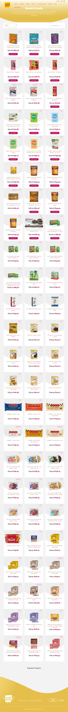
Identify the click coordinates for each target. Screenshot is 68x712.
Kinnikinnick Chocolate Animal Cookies (55, 336)
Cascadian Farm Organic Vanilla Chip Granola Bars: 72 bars (13, 125)
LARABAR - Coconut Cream (13, 440)
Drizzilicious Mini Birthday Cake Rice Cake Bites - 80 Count (13, 204)
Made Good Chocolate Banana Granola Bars (54, 546)
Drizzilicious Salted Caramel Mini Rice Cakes (13, 230)
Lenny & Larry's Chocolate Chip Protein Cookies (34, 467)
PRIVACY (25, 700)
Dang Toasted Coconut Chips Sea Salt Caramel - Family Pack (34, 151)
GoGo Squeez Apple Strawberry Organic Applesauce (54, 257)
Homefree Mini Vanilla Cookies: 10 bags (55, 309)
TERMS (20, 700)
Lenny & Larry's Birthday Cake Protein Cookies (13, 467)
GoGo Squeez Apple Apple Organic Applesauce (13, 257)
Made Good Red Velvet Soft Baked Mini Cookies (34, 651)
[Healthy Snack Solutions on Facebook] (59, 700)
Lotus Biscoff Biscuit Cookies (13, 545)
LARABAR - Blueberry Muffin (13, 414)
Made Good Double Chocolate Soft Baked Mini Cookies (13, 625)
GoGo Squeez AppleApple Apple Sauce (34, 283)
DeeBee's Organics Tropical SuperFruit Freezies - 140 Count (13, 178)
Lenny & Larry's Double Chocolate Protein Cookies (13, 493)
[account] (61, 1)
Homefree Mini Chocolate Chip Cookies (13, 309)
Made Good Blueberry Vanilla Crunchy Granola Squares (34, 546)
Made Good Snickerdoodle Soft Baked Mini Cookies (54, 651)
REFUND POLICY (38, 700)
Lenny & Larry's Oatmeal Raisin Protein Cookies (34, 493)
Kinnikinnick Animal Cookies (34, 335)
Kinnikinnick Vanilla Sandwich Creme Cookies (34, 388)
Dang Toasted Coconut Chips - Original (13, 151)
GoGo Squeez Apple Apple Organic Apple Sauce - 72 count (54, 230)
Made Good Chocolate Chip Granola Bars (34, 572)
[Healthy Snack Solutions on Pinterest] (61, 700)
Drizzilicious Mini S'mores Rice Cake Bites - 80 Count (34, 204)
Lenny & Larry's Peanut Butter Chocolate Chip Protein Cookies (54, 493)
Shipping (28, 3)
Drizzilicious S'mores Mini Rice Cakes (55, 204)
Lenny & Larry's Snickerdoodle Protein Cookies (34, 520)
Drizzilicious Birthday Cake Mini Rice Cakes (34, 178)
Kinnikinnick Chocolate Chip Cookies (13, 362)
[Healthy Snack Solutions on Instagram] (63, 700)
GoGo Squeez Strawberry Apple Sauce (54, 283)
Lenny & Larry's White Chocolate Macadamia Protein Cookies (54, 520)
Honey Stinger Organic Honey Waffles (13, 336)
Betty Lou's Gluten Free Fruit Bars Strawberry (34, 99)
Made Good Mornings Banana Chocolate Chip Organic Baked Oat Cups (54, 626)
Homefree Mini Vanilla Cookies (34, 308)
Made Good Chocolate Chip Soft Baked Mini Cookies (13, 599)
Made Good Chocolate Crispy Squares (34, 599)
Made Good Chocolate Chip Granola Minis (54, 572)
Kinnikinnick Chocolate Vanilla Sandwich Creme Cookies (34, 362)
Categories (21, 3)
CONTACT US (31, 700)
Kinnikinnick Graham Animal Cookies (54, 362)
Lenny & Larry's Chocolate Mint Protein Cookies (55, 467)
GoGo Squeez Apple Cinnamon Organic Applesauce (34, 257)
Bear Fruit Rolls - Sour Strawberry (34, 72)
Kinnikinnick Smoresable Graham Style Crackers (13, 388)
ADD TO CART (13, 54)
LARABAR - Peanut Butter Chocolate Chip (34, 441)
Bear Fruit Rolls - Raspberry (13, 72)
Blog (55, 3)
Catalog (16, 3)
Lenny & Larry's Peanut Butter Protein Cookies (13, 520)
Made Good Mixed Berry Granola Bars (34, 625)
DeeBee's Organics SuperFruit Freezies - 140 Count (55, 151)
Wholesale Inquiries (41, 3)
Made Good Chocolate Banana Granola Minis (13, 572)
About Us (34, 3)
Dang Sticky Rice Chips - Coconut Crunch (34, 125)
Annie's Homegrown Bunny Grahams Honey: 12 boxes (13, 46)
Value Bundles (17, 7)
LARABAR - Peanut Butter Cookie (55, 440)
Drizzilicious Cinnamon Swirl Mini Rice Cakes (54, 178)
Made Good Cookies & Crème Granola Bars (55, 599)
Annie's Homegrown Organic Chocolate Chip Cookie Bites (55, 46)
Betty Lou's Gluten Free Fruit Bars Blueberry (13, 99)
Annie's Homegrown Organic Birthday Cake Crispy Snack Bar (34, 46)
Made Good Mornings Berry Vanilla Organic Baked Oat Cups (13, 651)
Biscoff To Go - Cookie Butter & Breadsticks (54, 99)
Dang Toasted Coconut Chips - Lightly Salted (54, 125)
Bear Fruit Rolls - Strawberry (54, 72)
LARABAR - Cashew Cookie (34, 414)
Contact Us (50, 3)
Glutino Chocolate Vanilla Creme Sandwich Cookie (34, 230)
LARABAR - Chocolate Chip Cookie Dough (54, 415)
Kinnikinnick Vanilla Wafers (55, 387)
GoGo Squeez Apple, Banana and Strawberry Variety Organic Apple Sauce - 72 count (13, 284)
